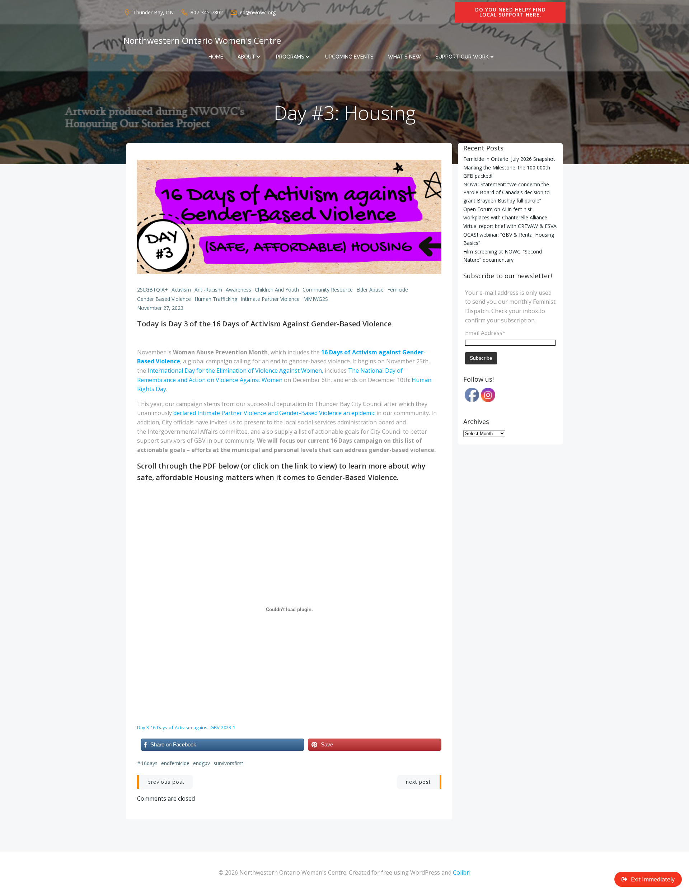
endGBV (201, 763)
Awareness (238, 289)
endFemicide (175, 763)
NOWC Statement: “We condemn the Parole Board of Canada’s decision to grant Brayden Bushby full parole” (506, 192)
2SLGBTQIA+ (152, 289)
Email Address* (485, 333)
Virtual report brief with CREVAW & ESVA (510, 226)
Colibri (461, 872)
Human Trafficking (215, 298)
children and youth (277, 289)
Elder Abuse (370, 289)
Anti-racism (208, 289)
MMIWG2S (315, 298)
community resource (328, 289)
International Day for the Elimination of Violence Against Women (234, 370)
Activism (181, 289)
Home (215, 57)
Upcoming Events (349, 57)
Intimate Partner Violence (270, 298)
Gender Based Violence (164, 298)
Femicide (397, 289)
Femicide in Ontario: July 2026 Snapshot (509, 158)
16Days (149, 763)
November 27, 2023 (160, 307)
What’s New (404, 57)
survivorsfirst (228, 763)
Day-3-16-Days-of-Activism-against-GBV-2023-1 (186, 727)
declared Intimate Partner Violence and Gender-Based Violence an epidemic (274, 413)
